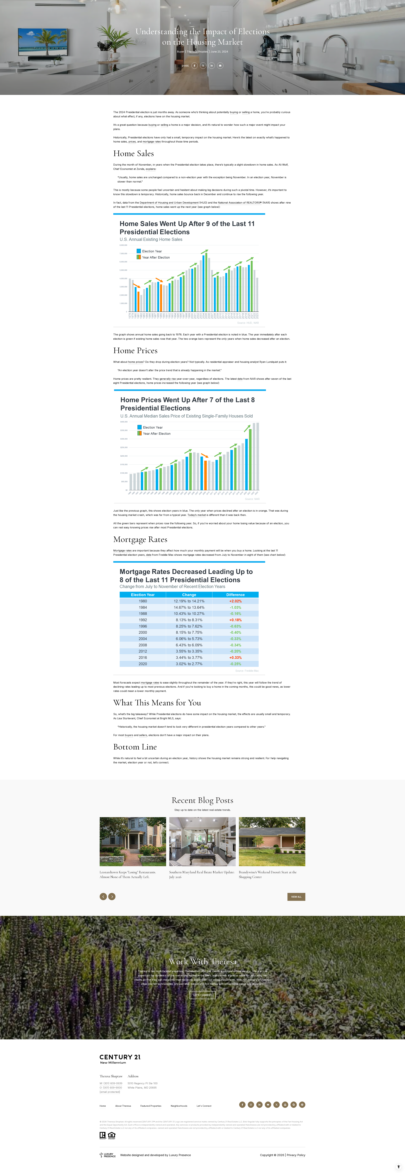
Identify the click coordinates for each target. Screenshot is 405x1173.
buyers (129, 735)
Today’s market (196, 515)
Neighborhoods (179, 1106)
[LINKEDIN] (259, 1105)
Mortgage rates (122, 550)
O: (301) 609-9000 (111, 1087)
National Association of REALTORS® (240, 202)
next (111, 896)
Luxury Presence (180, 1155)
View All (296, 896)
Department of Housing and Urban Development (169, 202)
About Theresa (123, 1106)
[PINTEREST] (302, 1105)
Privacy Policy (296, 1155)
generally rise (168, 378)
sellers (143, 735)
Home (103, 1106)
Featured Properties (150, 1106)
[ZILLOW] (285, 1105)
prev (103, 896)
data (240, 378)
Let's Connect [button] (202, 995)
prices (132, 141)
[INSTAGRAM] (251, 1105)
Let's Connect (204, 1106)
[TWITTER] (276, 1105)
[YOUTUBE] (268, 1105)
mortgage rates (152, 141)
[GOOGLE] (293, 1105)
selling (246, 112)
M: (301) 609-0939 (111, 1083)
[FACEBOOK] (242, 1105)
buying (234, 112)
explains (151, 168)
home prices (135, 361)
